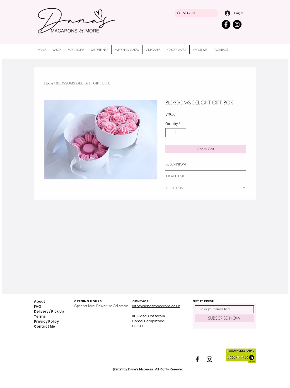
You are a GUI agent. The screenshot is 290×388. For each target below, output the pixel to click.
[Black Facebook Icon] (197, 359)
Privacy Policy (46, 321)
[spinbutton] (175, 133)
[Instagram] (237, 24)
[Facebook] (226, 24)
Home (48, 83)
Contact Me (44, 326)
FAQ (37, 306)
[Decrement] (169, 133)
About (39, 301)
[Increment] (182, 133)
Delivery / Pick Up (49, 311)
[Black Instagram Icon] (209, 359)
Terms (40, 316)
